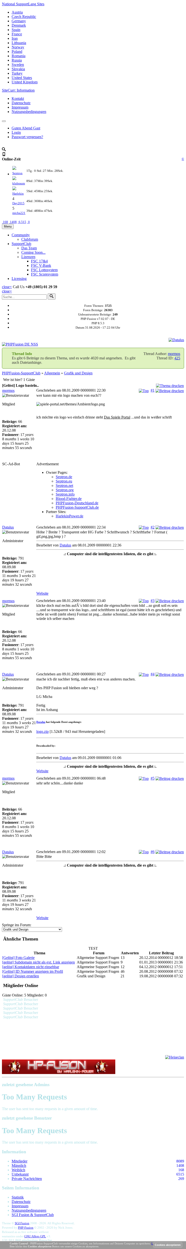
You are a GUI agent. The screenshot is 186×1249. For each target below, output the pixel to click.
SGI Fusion (22, 1223)
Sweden (18, 65)
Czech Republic (24, 17)
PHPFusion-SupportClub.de (77, 507)
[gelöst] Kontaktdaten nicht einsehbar (30, 967)
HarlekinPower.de (69, 516)
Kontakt (18, 98)
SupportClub (21, 244)
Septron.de (64, 477)
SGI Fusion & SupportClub (33, 1215)
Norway (18, 47)
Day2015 (18, 203)
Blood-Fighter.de (69, 499)
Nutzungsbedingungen (29, 112)
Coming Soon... (33, 252)
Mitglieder (19, 1161)
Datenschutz (21, 103)
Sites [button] (23, 4)
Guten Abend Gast (26, 128)
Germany (19, 21)
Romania (18, 56)
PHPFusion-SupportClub (21, 373)
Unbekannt (20, 1174)
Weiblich (18, 1170)
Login (16, 132)
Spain (16, 30)
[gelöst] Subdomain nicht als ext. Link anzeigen (38, 962)
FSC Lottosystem (44, 270)
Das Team (29, 248)
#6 (153, 852)
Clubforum (29, 239)
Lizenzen (28, 257)
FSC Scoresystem (44, 274)
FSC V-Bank (41, 265)
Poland (17, 51)
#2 (153, 527)
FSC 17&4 (39, 261)
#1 (153, 390)
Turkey (17, 73)
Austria (17, 12)
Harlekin (18, 193)
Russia (17, 60)
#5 (153, 778)
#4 (153, 674)
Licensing (19, 279)
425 (177, 358)
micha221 (18, 213)
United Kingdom (25, 82)
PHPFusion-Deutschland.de (77, 503)
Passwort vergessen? (27, 137)
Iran (15, 38)
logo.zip (42, 731)
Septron (17, 173)
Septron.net (64, 485)
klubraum (18, 183)
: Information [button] (18, 90)
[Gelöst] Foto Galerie (18, 958)
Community (21, 235)
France (17, 34)
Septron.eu (64, 481)
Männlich (19, 1165)
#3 (153, 601)
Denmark (19, 25)
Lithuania (19, 43)
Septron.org (65, 490)
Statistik (18, 1197)
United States (22, 78)
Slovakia (18, 69)
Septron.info (65, 494)
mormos (174, 354)
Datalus (8, 527)
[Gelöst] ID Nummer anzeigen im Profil (32, 971)
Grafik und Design (78, 373)
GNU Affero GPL (35, 1236)
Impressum (20, 107)
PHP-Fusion (25, 1227)
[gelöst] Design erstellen (20, 976)
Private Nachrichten (27, 1179)
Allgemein (52, 373)
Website (42, 593)
